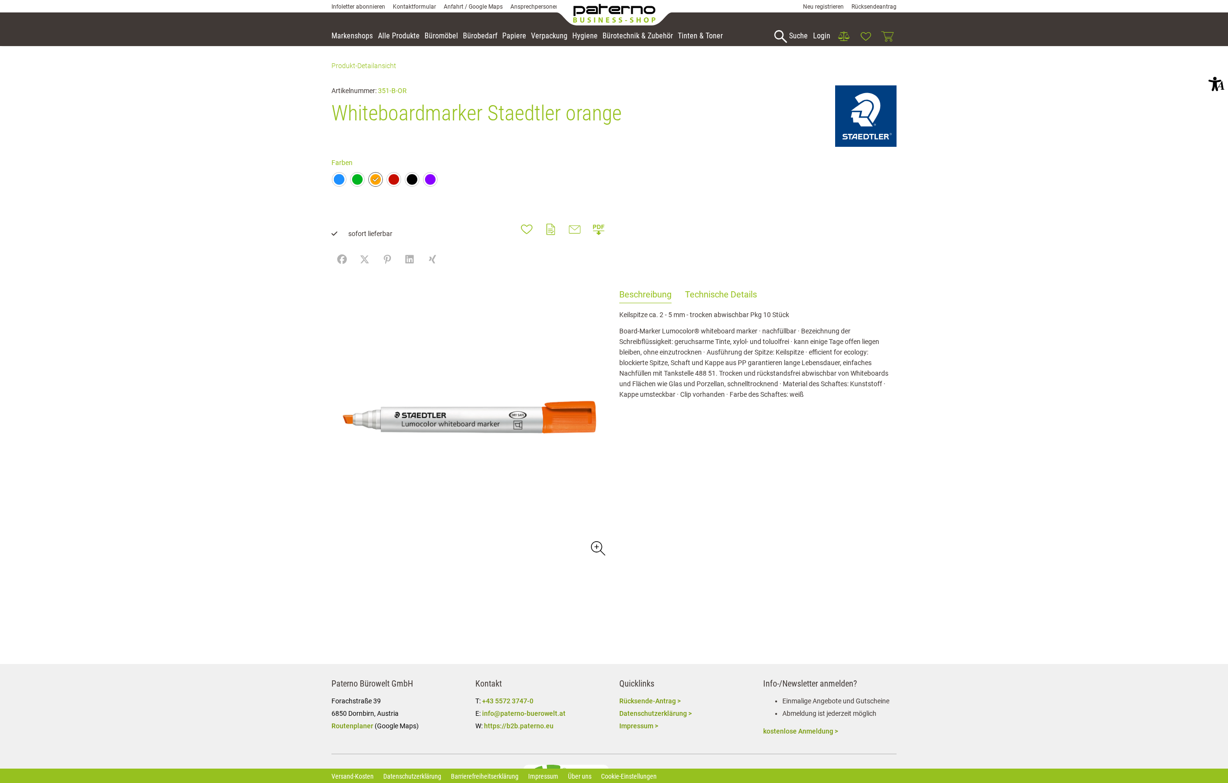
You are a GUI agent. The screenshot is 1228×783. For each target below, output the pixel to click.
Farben (342, 162)
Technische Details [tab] (721, 294)
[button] (1216, 83)
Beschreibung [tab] (645, 294)
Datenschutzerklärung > (655, 713)
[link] (844, 36)
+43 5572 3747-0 (507, 701)
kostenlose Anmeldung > (800, 731)
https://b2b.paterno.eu (519, 726)
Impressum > (638, 726)
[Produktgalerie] (597, 547)
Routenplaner (352, 726)
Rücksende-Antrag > (650, 701)
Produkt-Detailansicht (363, 66)
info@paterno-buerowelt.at (524, 713)
